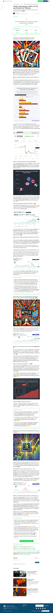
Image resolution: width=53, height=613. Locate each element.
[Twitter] (36, 608)
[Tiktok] (43, 608)
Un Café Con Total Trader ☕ (16, 4)
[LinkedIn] (38, 608)
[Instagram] (45, 608)
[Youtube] (41, 608)
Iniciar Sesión (37, 562)
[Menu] (48, 1)
